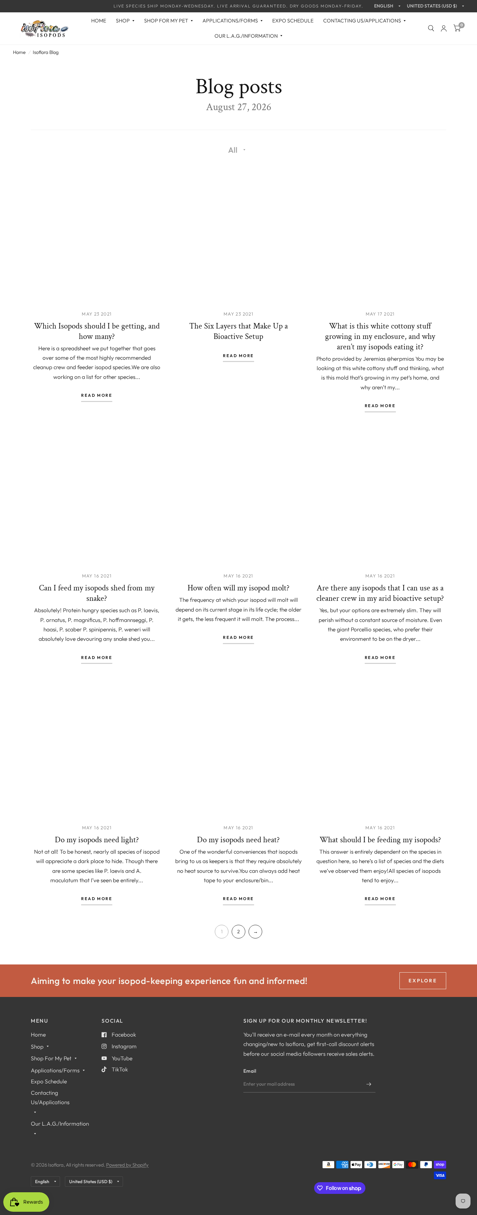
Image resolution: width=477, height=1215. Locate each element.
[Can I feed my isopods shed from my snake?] (96, 496)
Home (98, 20)
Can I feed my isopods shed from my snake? (96, 593)
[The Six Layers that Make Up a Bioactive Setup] (238, 234)
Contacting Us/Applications (362, 20)
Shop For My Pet (166, 20)
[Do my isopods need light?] (96, 747)
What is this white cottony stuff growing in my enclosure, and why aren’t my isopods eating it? (380, 336)
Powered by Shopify (127, 1165)
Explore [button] (423, 980)
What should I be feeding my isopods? (380, 839)
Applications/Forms (230, 20)
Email (249, 1071)
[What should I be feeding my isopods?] (380, 747)
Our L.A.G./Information (246, 35)
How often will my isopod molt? (238, 588)
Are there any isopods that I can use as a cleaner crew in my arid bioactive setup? (380, 593)
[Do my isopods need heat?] (238, 747)
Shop (123, 20)
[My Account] (443, 28)
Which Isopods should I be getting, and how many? (97, 331)
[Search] (431, 28)
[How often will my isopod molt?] (238, 496)
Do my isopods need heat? (238, 839)
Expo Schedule (292, 20)
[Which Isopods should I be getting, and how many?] (96, 234)
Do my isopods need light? (97, 839)
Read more (96, 395)
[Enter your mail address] (368, 1084)
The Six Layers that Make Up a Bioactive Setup (238, 331)
